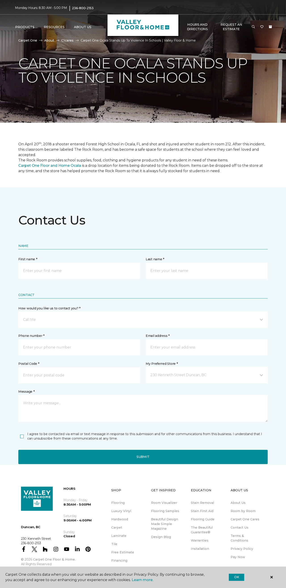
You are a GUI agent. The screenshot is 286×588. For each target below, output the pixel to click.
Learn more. (142, 580)
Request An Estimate (231, 27)
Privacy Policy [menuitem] (242, 549)
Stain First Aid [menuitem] (202, 511)
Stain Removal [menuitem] (202, 503)
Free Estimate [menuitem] (122, 552)
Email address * (158, 335)
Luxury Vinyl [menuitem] (121, 511)
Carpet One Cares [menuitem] (245, 519)
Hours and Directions (197, 27)
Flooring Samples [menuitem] (165, 511)
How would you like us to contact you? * (49, 308)
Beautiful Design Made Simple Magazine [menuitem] (164, 524)
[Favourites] (262, 27)
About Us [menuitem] (238, 503)
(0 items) (270, 26)
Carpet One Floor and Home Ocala (49, 165)
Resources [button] (54, 27)
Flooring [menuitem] (118, 503)
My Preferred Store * (162, 363)
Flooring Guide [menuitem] (202, 519)
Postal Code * (28, 363)
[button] (253, 27)
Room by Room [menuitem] (243, 511)
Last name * (155, 259)
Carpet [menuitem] (116, 527)
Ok (236, 577)
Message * (26, 391)
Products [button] (24, 27)
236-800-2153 (83, 8)
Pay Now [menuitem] (238, 557)
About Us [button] (82, 27)
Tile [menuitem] (114, 544)
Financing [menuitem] (119, 561)
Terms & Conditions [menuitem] (239, 538)
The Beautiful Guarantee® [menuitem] (202, 529)
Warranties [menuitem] (199, 540)
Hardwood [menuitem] (119, 519)
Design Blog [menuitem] (161, 537)
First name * (27, 259)
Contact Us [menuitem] (239, 527)
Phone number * (31, 335)
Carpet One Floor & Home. (54, 559)
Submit (143, 457)
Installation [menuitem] (200, 549)
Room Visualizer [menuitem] (164, 503)
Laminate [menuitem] (118, 536)
